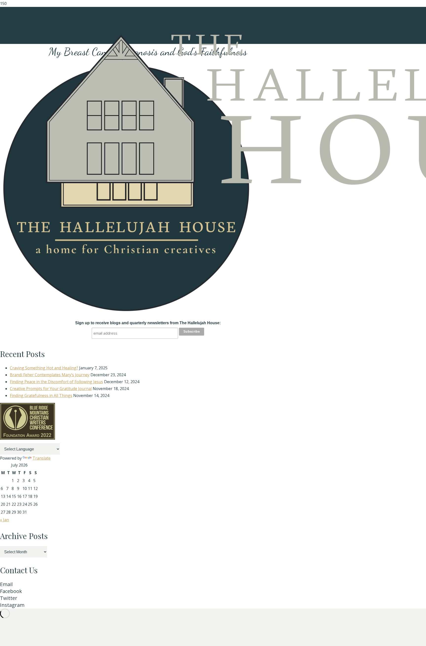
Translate (42, 458)
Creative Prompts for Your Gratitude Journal (51, 388)
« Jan (4, 519)
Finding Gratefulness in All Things (41, 395)
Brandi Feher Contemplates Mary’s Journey (49, 374)
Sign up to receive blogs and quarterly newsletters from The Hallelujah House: (148, 323)
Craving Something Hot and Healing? (44, 368)
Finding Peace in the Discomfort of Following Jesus (56, 381)
